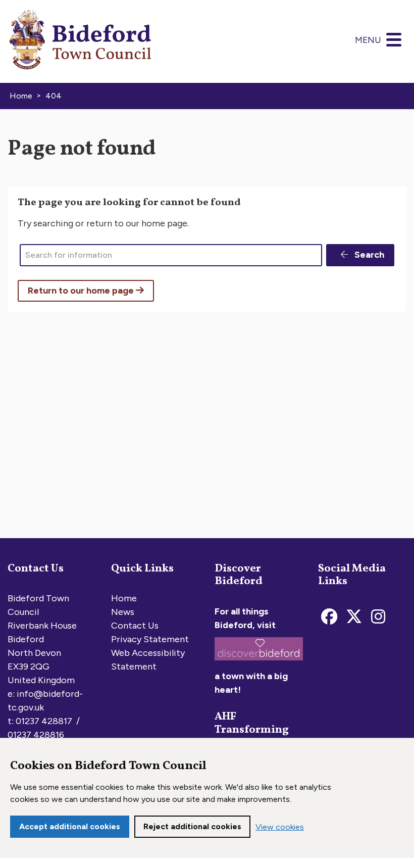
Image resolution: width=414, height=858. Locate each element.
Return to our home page (82, 290)
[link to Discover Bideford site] (259, 662)
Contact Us (135, 625)
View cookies (279, 827)
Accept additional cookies (69, 826)
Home (124, 598)
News (122, 611)
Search (368, 254)
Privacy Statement (150, 639)
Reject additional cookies (192, 826)
